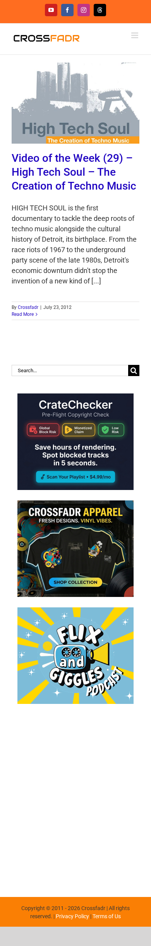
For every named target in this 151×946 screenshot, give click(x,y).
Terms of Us (107, 916)
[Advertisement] (75, 796)
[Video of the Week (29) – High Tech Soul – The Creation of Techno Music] (75, 103)
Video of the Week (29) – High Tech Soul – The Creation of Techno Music (74, 172)
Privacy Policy (72, 916)
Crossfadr (28, 307)
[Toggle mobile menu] (135, 35)
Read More (23, 314)
